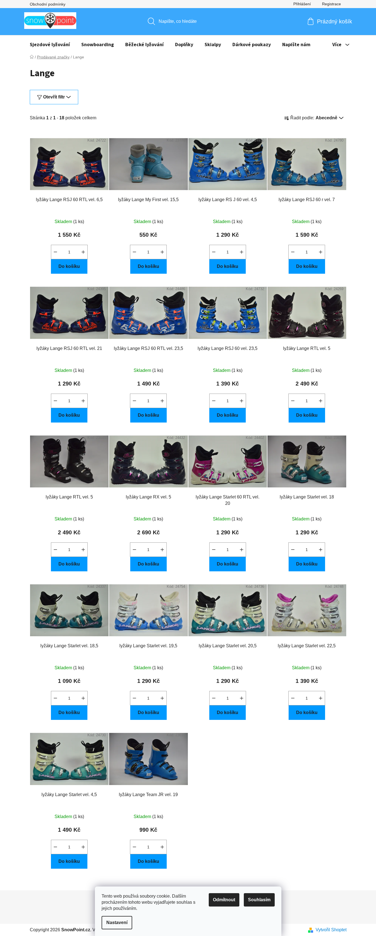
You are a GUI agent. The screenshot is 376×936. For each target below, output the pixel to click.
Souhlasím (259, 899)
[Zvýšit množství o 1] (83, 252)
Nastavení (116, 922)
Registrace (331, 4)
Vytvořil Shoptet (331, 929)
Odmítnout (224, 899)
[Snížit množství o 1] (55, 252)
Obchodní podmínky (47, 4)
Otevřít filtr (54, 97)
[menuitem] (49, 44)
